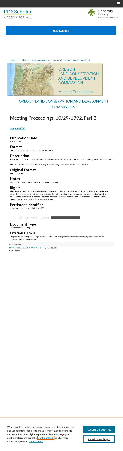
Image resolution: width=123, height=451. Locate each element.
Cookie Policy (36, 441)
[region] (61, 434)
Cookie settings (46, 437)
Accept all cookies (99, 429)
